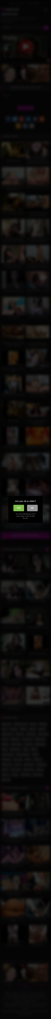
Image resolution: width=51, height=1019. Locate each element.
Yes (19, 508)
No (32, 508)
